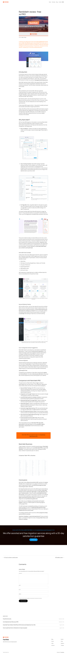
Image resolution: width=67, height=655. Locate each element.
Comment (20, 573)
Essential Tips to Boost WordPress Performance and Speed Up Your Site (19, 624)
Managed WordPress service (41, 80)
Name (20, 585)
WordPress (62, 652)
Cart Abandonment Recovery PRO (10, 621)
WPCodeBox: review (59, 557)
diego (22, 37)
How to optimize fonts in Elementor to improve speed (15, 627)
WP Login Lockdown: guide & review (11, 557)
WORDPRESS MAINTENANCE (44, 530)
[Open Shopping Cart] (63, 2)
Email (20, 589)
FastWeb (6, 640)
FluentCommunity (7, 618)
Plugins (25, 37)
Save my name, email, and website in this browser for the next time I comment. (31, 598)
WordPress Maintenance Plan (37, 435)
